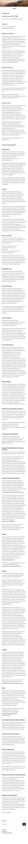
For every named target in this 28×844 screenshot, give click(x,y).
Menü (14, 8)
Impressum (4, 831)
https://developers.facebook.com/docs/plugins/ (13, 492)
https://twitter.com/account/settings (10, 566)
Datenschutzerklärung (7, 832)
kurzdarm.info (9, 2)
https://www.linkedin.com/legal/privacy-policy (12, 683)
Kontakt (4, 829)
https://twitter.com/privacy (8, 559)
